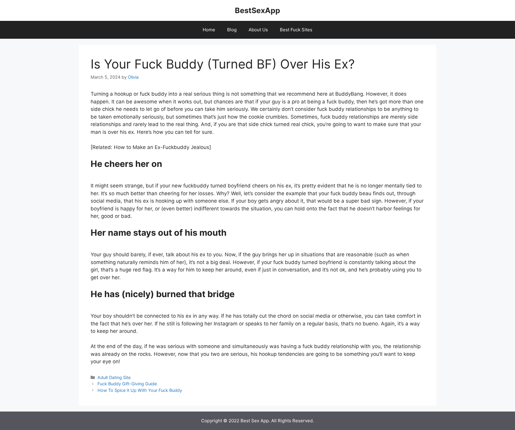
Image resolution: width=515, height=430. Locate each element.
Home (209, 29)
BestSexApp (257, 10)
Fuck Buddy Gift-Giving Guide (127, 383)
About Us (258, 29)
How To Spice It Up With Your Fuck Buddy (139, 390)
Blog (232, 29)
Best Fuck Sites (296, 29)
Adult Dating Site (114, 377)
